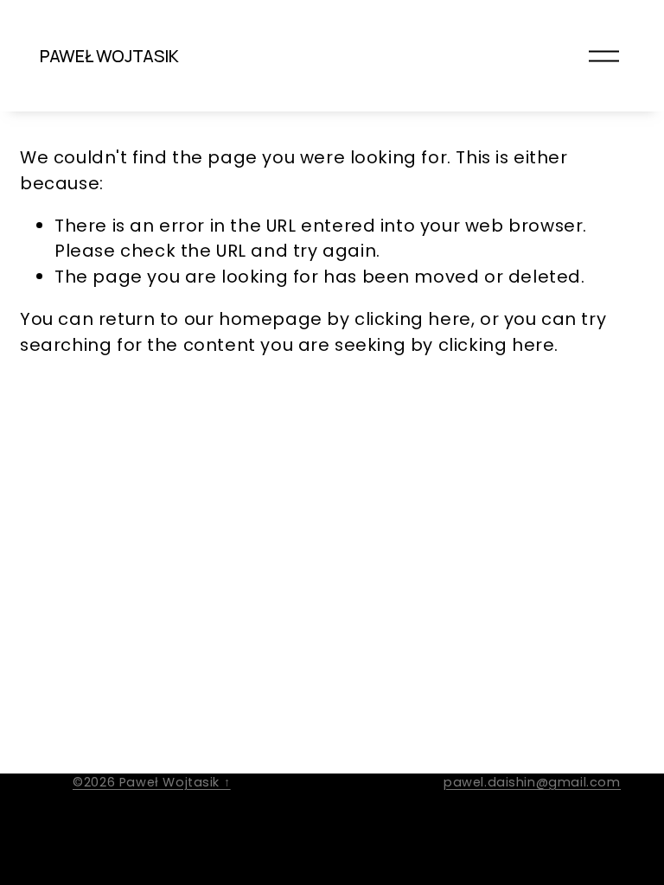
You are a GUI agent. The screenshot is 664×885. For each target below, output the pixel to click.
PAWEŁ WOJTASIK (109, 55)
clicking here (412, 319)
